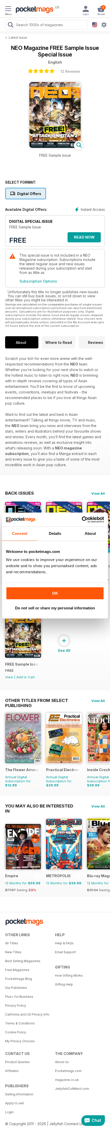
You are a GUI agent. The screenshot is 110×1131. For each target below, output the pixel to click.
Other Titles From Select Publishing (36, 700)
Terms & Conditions (20, 1023)
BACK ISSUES (19, 493)
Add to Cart (25, 677)
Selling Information (19, 1094)
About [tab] (90, 533)
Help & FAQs (64, 943)
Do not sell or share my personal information (55, 608)
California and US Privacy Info (27, 1014)
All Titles (11, 943)
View (9, 677)
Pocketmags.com (68, 1071)
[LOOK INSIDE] (55, 146)
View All (98, 493)
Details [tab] (55, 533)
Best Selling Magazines (22, 961)
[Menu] (8, 9)
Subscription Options (38, 281)
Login (9, 1112)
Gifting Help (64, 984)
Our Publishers (16, 988)
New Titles (13, 952)
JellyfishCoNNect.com (72, 1089)
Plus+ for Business (19, 996)
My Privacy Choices (20, 1041)
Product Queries (17, 1062)
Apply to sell (14, 1103)
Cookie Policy (15, 1032)
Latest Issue (18, 37)
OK (55, 593)
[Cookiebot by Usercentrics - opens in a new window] (81, 519)
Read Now (84, 237)
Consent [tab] (19, 533)
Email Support (65, 952)
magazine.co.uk (67, 1080)
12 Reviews (70, 71)
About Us (62, 1062)
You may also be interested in (39, 806)
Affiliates (12, 1071)
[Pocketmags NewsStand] (33, 10)
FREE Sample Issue (22, 664)
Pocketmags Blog (18, 979)
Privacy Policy (15, 1005)
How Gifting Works (69, 975)
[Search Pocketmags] (10, 25)
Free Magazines (17, 970)
